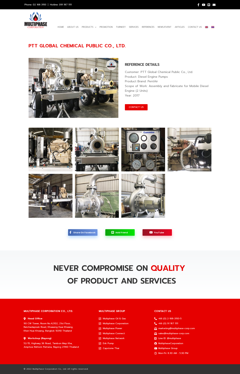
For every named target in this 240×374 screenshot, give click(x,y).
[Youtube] (203, 4)
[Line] (208, 4)
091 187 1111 (65, 4)
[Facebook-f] (198, 4)
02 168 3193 (39, 4)
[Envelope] (214, 4)
